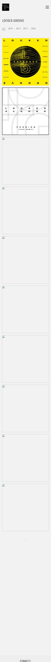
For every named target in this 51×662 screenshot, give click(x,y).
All (4, 28)
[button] (47, 7)
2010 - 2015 (14, 28)
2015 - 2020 (29, 28)
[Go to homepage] (5, 7)
